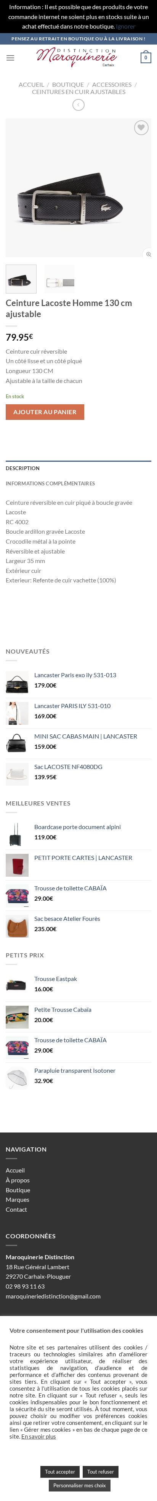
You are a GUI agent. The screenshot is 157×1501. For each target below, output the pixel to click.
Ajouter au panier (44, 411)
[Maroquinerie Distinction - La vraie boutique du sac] (78, 58)
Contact (16, 1209)
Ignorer (125, 26)
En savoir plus (38, 1436)
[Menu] (10, 57)
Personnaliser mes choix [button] (79, 1485)
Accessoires (111, 84)
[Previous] (18, 188)
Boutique (68, 84)
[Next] (139, 188)
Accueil (31, 84)
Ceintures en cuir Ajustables (78, 91)
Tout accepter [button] (60, 1472)
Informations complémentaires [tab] (50, 483)
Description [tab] (23, 468)
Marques (17, 1199)
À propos (18, 1180)
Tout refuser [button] (100, 1472)
